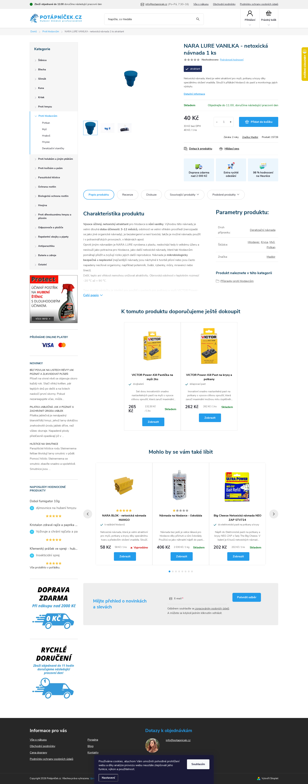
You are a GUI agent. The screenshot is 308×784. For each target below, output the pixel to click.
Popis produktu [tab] (99, 195)
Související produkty (182, 195)
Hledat (198, 19)
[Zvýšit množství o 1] (230, 122)
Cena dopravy (38, 752)
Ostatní (42, 264)
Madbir (271, 257)
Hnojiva (42, 205)
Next (273, 514)
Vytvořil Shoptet (270, 778)
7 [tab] (189, 571)
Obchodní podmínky (224, 4)
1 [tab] (169, 571)
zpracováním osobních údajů (211, 608)
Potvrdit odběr (246, 597)
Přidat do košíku (261, 122)
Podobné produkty (224, 195)
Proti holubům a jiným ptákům (55, 159)
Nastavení (108, 778)
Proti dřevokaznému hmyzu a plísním (54, 216)
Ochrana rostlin (47, 186)
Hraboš (46, 135)
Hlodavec (254, 242)
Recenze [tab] (127, 195)
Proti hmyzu (45, 106)
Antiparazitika (46, 246)
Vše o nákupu (201, 4)
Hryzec (46, 142)
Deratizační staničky (53, 148)
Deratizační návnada (262, 230)
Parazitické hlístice (49, 177)
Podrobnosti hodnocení (231, 59)
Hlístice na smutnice (44, 444)
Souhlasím (198, 764)
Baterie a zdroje (47, 255)
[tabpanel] (152, 376)
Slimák (42, 78)
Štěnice (42, 60)
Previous (87, 514)
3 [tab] (176, 571)
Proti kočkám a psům (50, 168)
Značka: (250, 137)
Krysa (264, 242)
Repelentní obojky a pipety (53, 236)
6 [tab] (185, 571)
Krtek (41, 97)
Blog (90, 746)
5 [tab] (182, 571)
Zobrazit (153, 422)
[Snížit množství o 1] (217, 122)
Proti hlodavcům (47, 116)
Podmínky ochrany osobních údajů (259, 4)
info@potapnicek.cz (178, 740)
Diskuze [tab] (151, 195)
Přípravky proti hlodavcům (237, 281)
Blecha (42, 69)
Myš (44, 129)
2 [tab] (173, 571)
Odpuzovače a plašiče (50, 227)
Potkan (46, 123)
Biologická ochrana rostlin (53, 196)
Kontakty (93, 752)
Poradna (93, 739)
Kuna (41, 88)
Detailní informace (194, 94)
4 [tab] (179, 571)
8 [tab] (192, 571)
